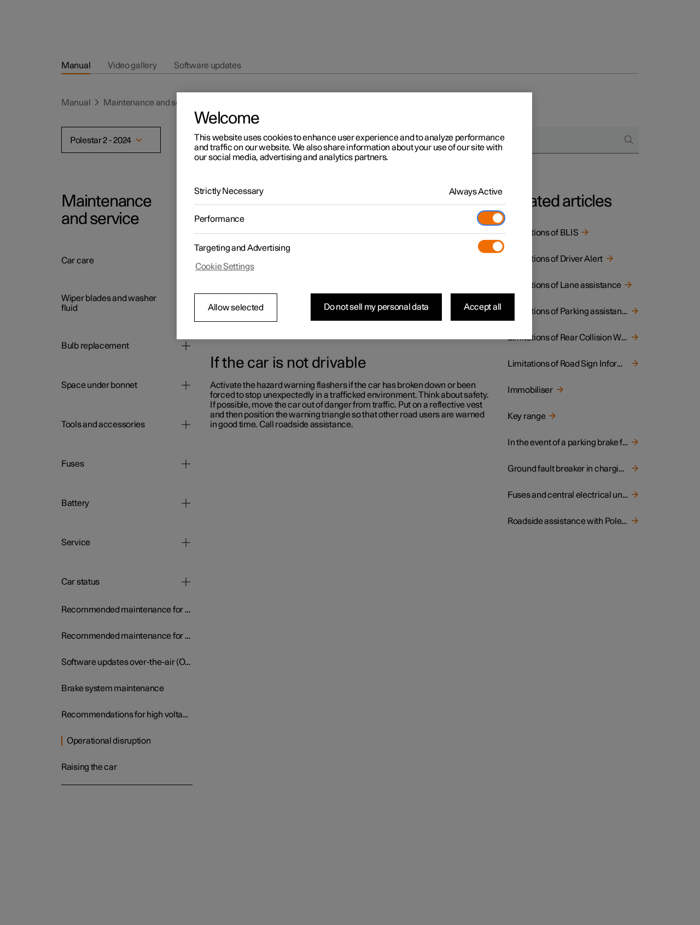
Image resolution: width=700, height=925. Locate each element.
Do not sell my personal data (376, 307)
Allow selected (236, 307)
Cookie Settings (224, 266)
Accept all (482, 307)
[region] (354, 215)
